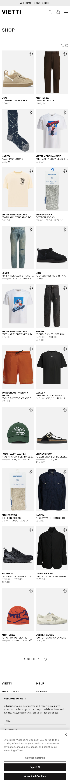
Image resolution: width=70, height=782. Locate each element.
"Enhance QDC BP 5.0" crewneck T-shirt (52, 395)
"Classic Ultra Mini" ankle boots (52, 275)
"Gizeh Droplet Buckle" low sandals (52, 456)
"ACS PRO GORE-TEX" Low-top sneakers (18, 576)
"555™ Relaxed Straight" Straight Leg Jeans (18, 275)
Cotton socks (45, 217)
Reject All (35, 767)
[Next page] (38, 659)
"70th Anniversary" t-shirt (18, 217)
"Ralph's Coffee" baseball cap (18, 456)
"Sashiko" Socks (12, 159)
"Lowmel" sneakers (14, 100)
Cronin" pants (45, 100)
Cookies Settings (35, 757)
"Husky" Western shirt (50, 518)
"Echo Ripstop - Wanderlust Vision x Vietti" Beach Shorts (18, 398)
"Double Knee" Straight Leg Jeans (52, 334)
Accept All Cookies (35, 776)
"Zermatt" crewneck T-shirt (52, 159)
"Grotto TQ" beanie (14, 637)
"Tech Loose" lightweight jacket (52, 576)
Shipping (41, 691)
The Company (10, 691)
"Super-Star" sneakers (51, 637)
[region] (35, 756)
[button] (50, 12)
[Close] (65, 698)
